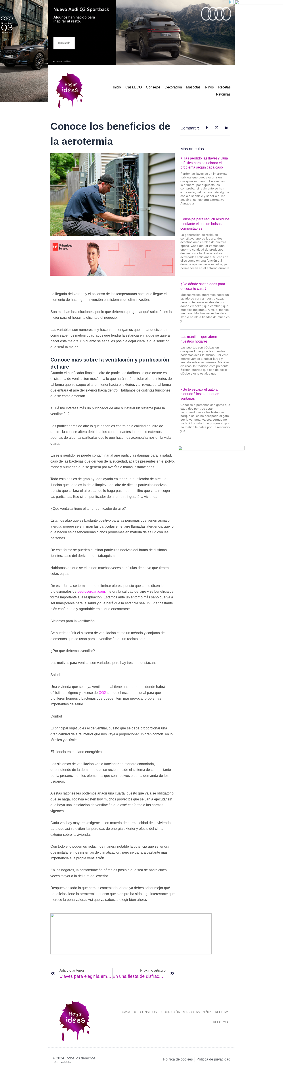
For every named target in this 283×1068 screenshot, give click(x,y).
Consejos (153, 87)
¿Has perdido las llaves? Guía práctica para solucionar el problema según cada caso (204, 162)
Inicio (117, 87)
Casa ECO (133, 87)
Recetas (224, 87)
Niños (209, 87)
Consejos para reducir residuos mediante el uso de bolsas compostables (204, 223)
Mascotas (193, 87)
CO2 (102, 693)
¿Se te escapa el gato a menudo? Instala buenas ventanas (199, 394)
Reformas (223, 94)
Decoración (173, 87)
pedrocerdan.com (91, 591)
